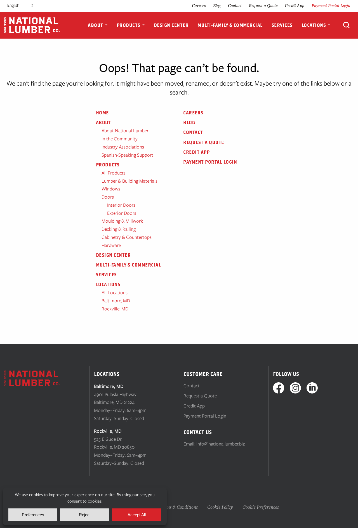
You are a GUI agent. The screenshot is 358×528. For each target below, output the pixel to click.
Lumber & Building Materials (129, 181)
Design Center (113, 255)
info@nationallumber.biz (220, 443)
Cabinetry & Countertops (127, 237)
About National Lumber (125, 130)
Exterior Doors (121, 213)
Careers (199, 5)
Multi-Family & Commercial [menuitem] (230, 25)
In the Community (120, 138)
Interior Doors (121, 205)
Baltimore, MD (116, 300)
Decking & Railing (119, 229)
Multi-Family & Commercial (128, 264)
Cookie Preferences (260, 507)
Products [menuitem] (128, 25)
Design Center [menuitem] (171, 25)
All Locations (115, 292)
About (103, 122)
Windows (111, 188)
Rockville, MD (115, 308)
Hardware (111, 245)
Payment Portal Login (331, 5)
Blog (217, 5)
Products (108, 164)
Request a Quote (263, 5)
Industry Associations (123, 146)
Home (102, 112)
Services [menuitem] (282, 25)
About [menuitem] (95, 25)
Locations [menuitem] (314, 25)
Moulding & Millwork (122, 221)
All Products (114, 172)
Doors (108, 197)
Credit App (294, 5)
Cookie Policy (220, 507)
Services (106, 274)
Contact (235, 5)
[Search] (346, 26)
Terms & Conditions (178, 507)
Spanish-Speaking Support (127, 155)
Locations (108, 284)
